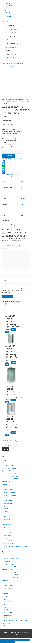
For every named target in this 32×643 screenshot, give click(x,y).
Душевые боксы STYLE (10, 473)
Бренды (7, 7)
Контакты (8, 14)
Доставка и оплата (11, 10)
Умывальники (8, 500)
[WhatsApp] (16, 166)
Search (6, 449)
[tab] (17, 175)
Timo (5, 516)
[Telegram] (16, 169)
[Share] (11, 640)
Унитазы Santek (8, 487)
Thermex (6, 527)
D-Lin (5, 514)
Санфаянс (5, 484)
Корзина (7, 12)
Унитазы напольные (9, 492)
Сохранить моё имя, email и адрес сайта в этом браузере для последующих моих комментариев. (15, 290)
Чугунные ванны (9, 465)
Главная (7, 1)
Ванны (4, 460)
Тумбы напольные (9, 540)
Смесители (5, 508)
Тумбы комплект (8, 532)
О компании (8, 5)
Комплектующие (8, 503)
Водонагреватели (7, 524)
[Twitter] (16, 163)
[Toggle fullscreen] (18, 640)
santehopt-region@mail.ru (12, 47)
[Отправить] (16, 172)
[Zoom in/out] (26, 640)
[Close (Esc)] (3, 640)
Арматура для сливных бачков (13, 506)
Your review (6, 248)
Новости (7, 3)
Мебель (4, 530)
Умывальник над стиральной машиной (15, 546)
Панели (7, 561)
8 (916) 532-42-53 (10, 54)
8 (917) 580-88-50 (10, 58)
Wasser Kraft (7, 519)
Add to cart (8, 155)
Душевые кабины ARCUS (11, 476)
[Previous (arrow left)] (3, 642)
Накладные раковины (10, 497)
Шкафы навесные (9, 543)
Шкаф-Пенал (7, 538)
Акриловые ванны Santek (11, 462)
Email (4, 280)
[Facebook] (16, 161)
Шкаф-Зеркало (8, 535)
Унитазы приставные (10, 495)
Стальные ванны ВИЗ (10, 468)
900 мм (23, 198)
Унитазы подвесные (9, 489)
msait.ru (16, 634)
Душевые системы (7, 481)
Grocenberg (7, 511)
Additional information (11, 174)
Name (4, 273)
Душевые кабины (7, 471)
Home (3, 99)
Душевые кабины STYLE (11, 479)
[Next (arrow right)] (11, 642)
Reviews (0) (8, 177)
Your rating (5, 245)
